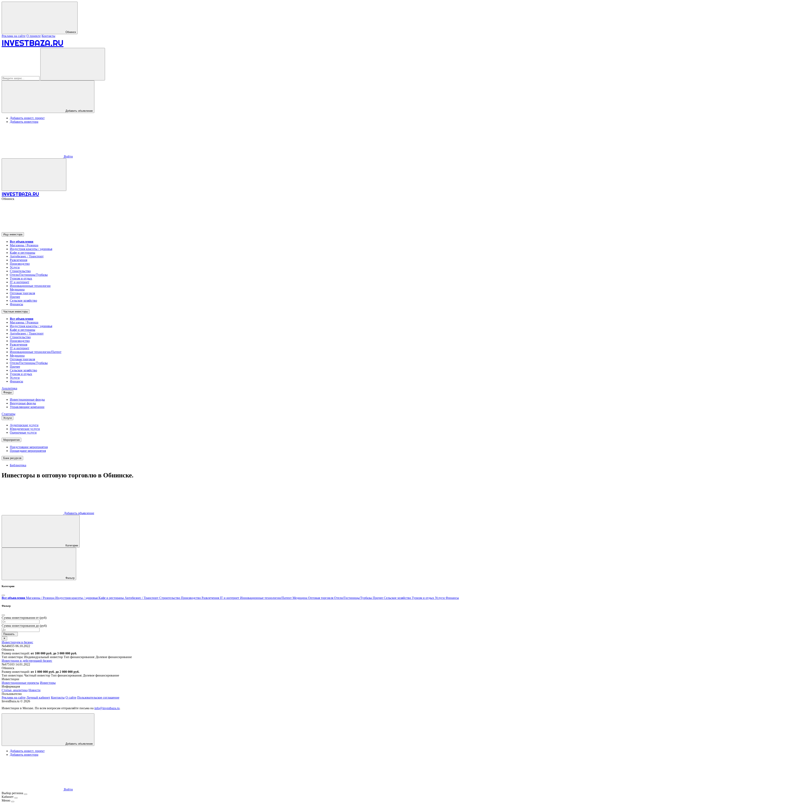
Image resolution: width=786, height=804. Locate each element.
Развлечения (18, 260)
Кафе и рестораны (22, 252)
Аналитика (9, 388)
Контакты (48, 36)
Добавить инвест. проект (27, 118)
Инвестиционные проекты (20, 682)
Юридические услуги (25, 429)
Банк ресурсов (12, 458)
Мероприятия (11, 439)
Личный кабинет (38, 697)
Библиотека (18, 465)
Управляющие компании (27, 407)
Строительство (20, 271)
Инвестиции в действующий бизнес (27, 660)
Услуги (15, 267)
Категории (71, 545)
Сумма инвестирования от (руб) (24, 617)
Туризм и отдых (21, 278)
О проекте (33, 36)
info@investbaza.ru (107, 708)
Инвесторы (48, 682)
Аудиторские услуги (24, 425)
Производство (20, 263)
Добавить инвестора (24, 121)
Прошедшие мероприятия (28, 450)
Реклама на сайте (14, 36)
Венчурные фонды (23, 403)
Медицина (17, 289)
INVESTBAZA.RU (32, 43)
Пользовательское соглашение (98, 697)
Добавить (78, 513)
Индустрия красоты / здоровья (31, 249)
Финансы (16, 304)
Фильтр (70, 578)
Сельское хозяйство (23, 300)
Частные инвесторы (15, 311)
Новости (34, 690)
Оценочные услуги (23, 432)
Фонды (7, 392)
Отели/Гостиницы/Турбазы (29, 274)
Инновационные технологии (30, 286)
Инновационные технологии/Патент (35, 352)
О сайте (71, 697)
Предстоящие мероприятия (29, 447)
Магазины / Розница (24, 245)
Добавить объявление (79, 110)
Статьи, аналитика (15, 690)
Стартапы (8, 414)
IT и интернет (19, 282)
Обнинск (70, 32)
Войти (68, 156)
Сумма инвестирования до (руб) (24, 625)
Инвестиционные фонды (27, 399)
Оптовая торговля (22, 293)
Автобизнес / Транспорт (27, 256)
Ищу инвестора (12, 234)
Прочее (15, 297)
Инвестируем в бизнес (17, 642)
